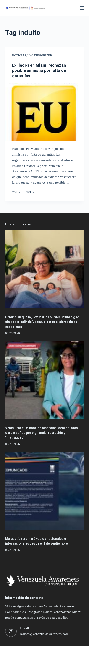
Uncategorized (39, 55)
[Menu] (82, 8)
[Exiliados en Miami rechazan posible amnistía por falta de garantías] (44, 112)
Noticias (19, 55)
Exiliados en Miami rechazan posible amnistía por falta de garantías (39, 70)
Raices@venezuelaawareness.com (44, 634)
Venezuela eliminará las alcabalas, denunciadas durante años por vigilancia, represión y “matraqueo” (41, 432)
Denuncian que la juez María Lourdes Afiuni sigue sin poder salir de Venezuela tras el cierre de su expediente (42, 321)
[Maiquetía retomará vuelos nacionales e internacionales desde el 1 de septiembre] (44, 491)
